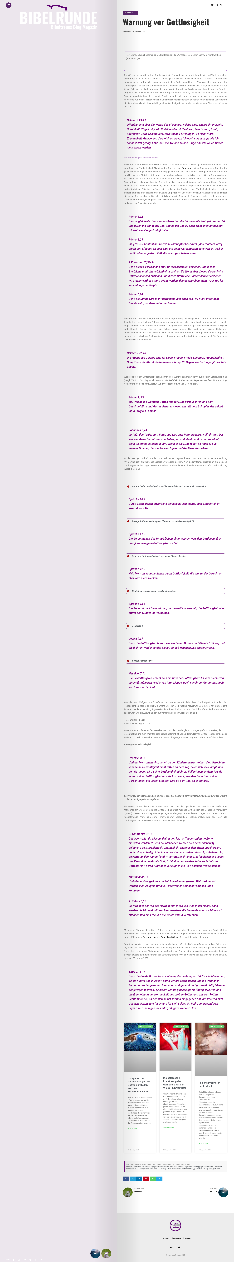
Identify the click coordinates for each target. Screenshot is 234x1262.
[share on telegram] (41, 1260)
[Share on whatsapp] (153, 1179)
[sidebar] (226, 5)
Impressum (165, 1238)
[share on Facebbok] (13, 1260)
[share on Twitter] (19, 1260)
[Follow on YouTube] (212, 5)
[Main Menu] (9, 5)
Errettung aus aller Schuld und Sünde (161, 937)
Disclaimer (187, 1238)
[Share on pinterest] (146, 1179)
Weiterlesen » (133, 1129)
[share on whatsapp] (36, 1260)
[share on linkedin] (25, 1260)
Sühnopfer (187, 168)
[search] (221, 5)
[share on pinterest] (30, 1260)
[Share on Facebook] (126, 1179)
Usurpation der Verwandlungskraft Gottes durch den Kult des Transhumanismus (139, 1085)
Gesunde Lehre (130, 13)
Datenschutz (176, 1238)
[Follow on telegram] (217, 5)
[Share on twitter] (133, 1179)
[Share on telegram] (159, 1179)
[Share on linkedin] (139, 1179)
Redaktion (127, 32)
